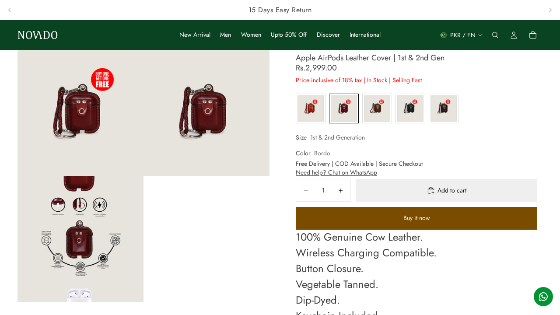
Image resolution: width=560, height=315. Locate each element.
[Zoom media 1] (81, 113)
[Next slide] (550, 10)
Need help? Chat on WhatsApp (336, 172)
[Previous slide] (9, 10)
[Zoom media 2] (207, 113)
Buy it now (416, 218)
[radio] (311, 108)
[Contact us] (543, 296)
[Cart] (532, 35)
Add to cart (452, 190)
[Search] (495, 35)
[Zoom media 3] (81, 239)
